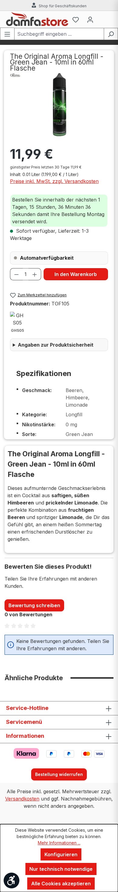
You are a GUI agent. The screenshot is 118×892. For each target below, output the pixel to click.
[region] (59, 105)
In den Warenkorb (75, 274)
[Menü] (7, 34)
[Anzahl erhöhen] (34, 274)
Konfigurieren (60, 854)
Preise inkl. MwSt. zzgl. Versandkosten (54, 181)
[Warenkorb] (104, 19)
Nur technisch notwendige (61, 869)
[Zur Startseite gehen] (37, 19)
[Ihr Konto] (90, 19)
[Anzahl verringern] (16, 274)
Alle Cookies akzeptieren (61, 883)
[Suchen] (111, 34)
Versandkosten (22, 799)
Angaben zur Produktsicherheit (55, 345)
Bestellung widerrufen (59, 774)
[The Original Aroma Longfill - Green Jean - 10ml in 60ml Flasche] (59, 105)
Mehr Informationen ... (59, 842)
